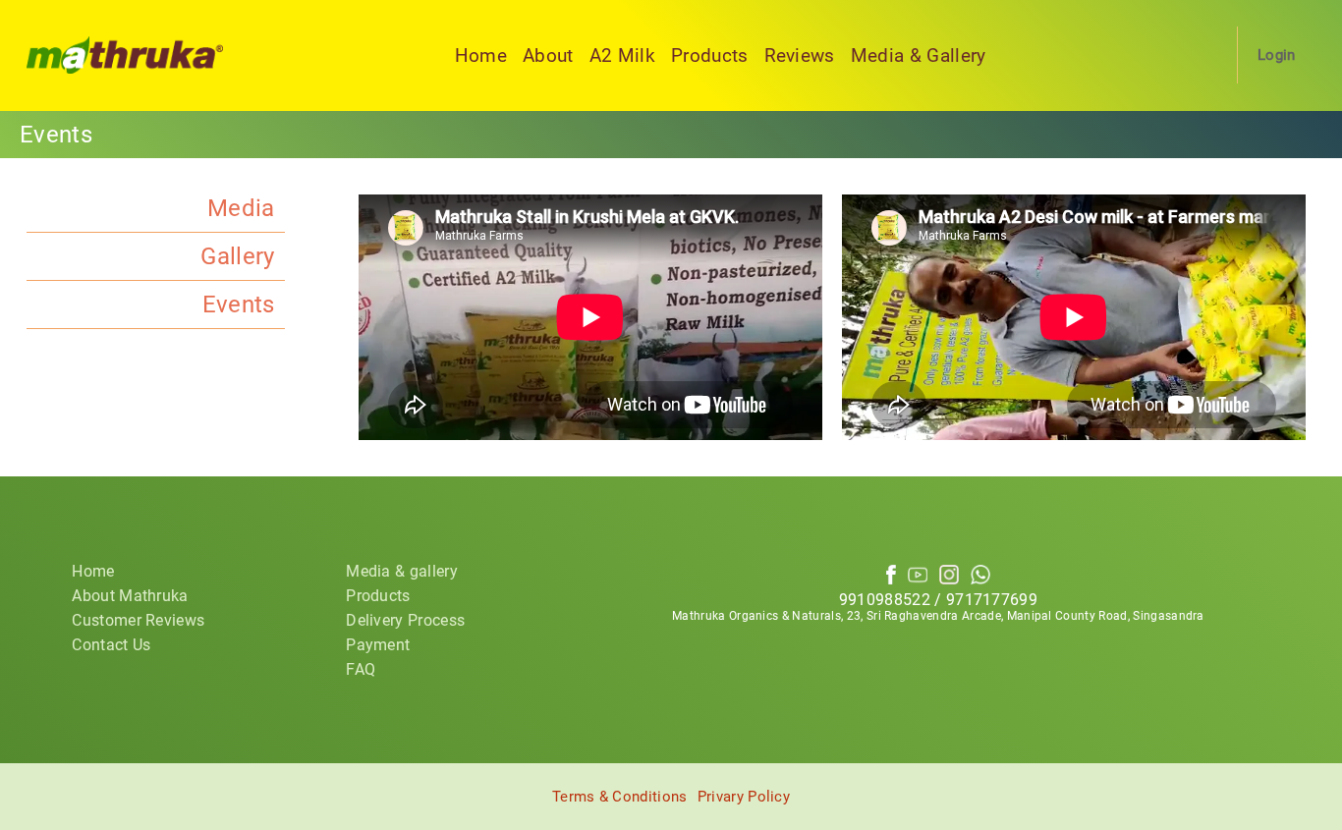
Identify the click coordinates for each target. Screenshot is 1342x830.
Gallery (237, 256)
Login (1277, 55)
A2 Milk (622, 55)
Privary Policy (744, 796)
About (548, 55)
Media (241, 208)
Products (710, 55)
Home (481, 55)
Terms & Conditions (620, 796)
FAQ (360, 669)
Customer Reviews (138, 620)
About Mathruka (130, 595)
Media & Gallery (918, 55)
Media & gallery (402, 571)
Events (238, 304)
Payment (378, 645)
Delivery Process (405, 620)
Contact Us (111, 645)
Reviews (799, 55)
